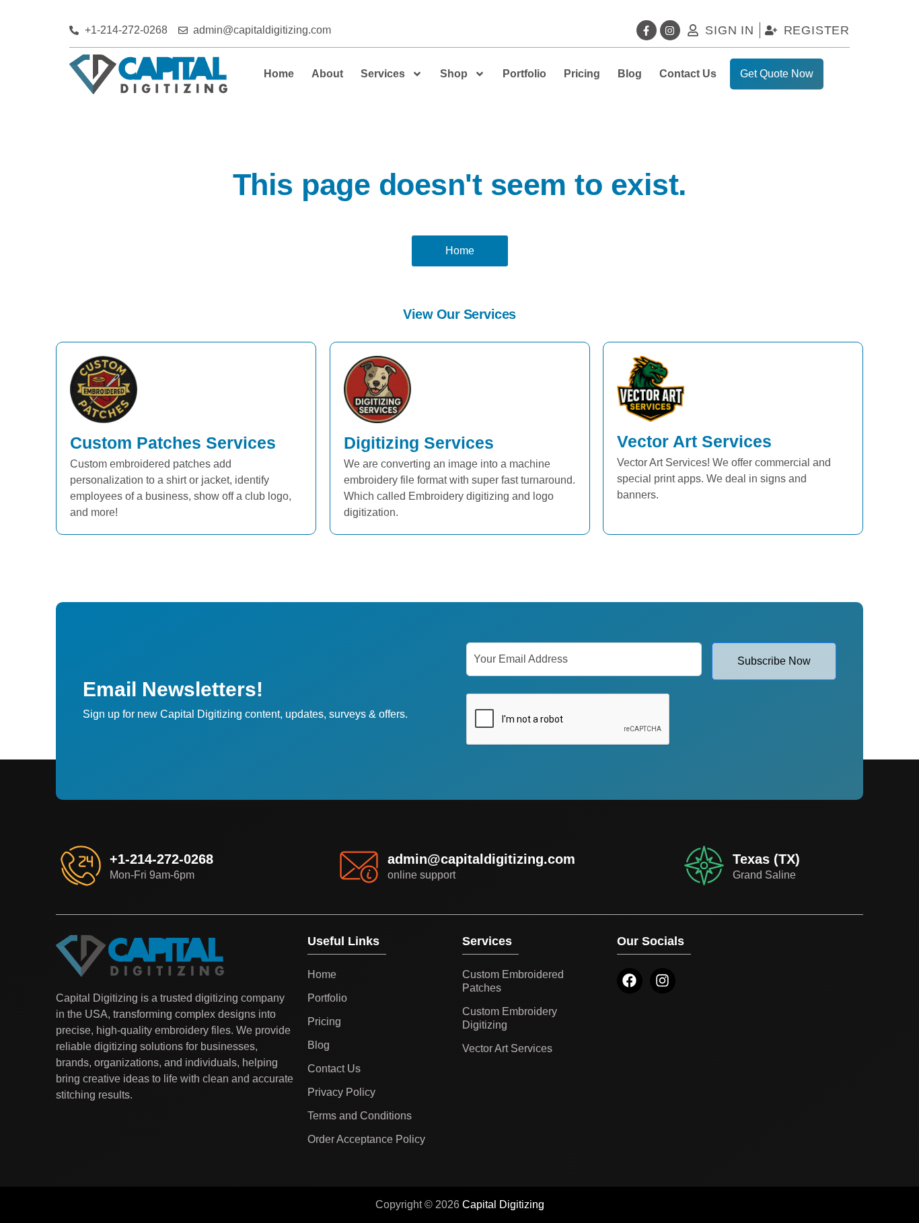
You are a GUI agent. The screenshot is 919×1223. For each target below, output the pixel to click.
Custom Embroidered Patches (513, 981)
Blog (630, 73)
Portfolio (524, 73)
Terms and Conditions (359, 1115)
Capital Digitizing (503, 1204)
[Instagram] (670, 30)
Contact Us (687, 73)
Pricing (582, 73)
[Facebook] (629, 981)
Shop (454, 73)
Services (383, 73)
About (327, 73)
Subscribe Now (774, 661)
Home (279, 73)
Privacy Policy (341, 1092)
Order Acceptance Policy (366, 1139)
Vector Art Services (507, 1048)
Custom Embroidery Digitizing (509, 1018)
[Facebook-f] (646, 30)
